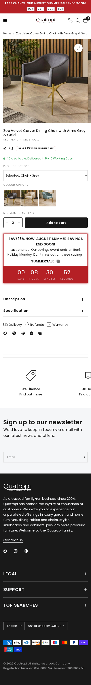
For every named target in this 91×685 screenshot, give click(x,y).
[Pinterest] (24, 333)
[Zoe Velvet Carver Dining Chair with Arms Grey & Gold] (12, 198)
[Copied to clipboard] (41, 333)
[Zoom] (78, 48)
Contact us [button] (13, 540)
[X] (15, 333)
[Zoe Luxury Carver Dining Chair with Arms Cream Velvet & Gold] (30, 198)
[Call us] (70, 20)
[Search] (78, 20)
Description (14, 298)
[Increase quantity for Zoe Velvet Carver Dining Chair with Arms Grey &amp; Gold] (19, 223)
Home (7, 33)
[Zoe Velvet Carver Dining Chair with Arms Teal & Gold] (47, 198)
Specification (15, 310)
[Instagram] (19, 551)
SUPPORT (14, 589)
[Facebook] (6, 333)
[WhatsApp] (32, 333)
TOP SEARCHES (20, 605)
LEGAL (10, 574)
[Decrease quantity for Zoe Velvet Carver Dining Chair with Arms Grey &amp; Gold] (7, 223)
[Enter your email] (83, 457)
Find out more (30, 394)
